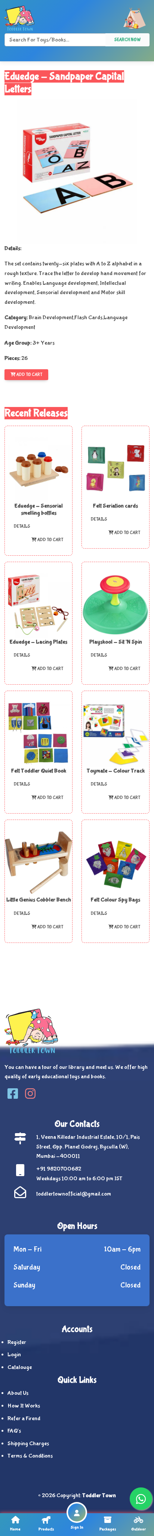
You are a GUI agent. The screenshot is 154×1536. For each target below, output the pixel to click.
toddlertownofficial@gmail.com (73, 1193)
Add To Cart (29, 374)
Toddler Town (99, 1495)
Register (16, 1342)
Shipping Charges (28, 1443)
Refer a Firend (23, 1418)
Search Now (127, 40)
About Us (17, 1393)
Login (14, 1354)
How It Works (23, 1405)
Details (22, 526)
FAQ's (14, 1430)
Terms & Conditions (30, 1455)
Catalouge (19, 1367)
